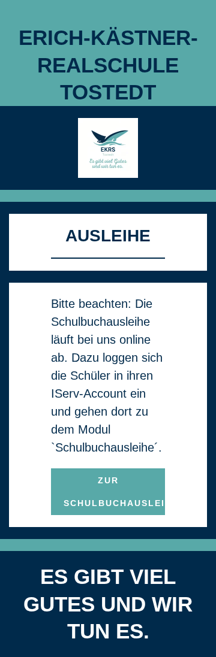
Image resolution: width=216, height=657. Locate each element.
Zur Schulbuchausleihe (114, 492)
